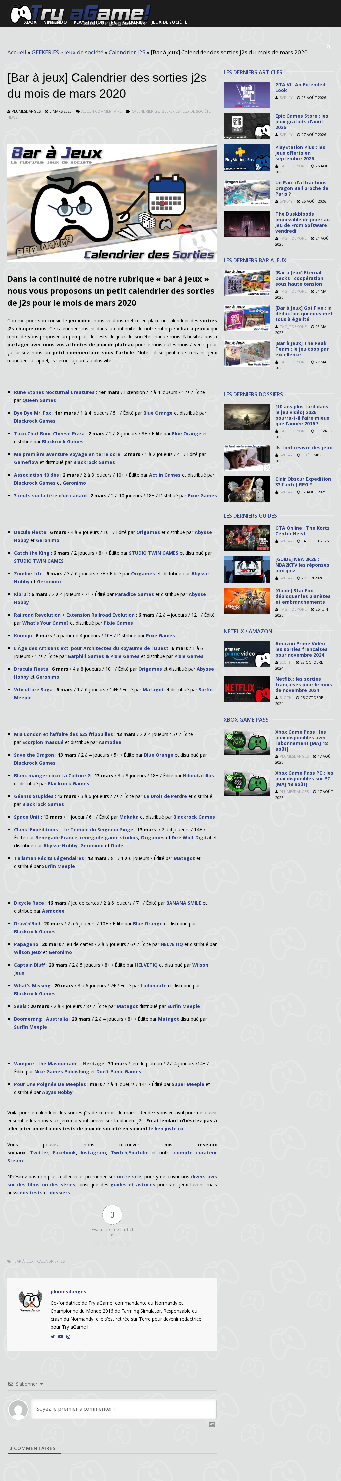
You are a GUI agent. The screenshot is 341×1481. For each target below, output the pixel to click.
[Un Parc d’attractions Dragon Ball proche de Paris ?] (247, 204)
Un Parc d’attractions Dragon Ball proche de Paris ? (301, 188)
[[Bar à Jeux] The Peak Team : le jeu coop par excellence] (247, 365)
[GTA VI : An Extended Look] (247, 106)
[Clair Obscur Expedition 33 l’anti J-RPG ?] (247, 500)
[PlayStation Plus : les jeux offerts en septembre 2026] (247, 169)
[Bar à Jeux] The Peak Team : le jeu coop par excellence (302, 349)
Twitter (39, 1152)
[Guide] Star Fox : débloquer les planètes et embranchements (303, 596)
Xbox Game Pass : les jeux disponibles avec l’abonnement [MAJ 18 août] (301, 740)
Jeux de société (83, 52)
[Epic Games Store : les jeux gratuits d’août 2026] (247, 137)
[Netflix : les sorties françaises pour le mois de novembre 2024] (247, 700)
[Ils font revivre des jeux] (247, 469)
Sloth (286, 662)
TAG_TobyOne (293, 165)
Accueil (16, 52)
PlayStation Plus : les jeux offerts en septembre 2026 (300, 153)
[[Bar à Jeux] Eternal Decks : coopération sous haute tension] (247, 294)
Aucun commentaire (101, 111)
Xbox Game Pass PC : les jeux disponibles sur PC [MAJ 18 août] (304, 778)
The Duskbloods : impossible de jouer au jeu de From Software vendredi (302, 222)
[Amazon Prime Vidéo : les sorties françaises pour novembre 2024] (247, 665)
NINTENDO (55, 22)
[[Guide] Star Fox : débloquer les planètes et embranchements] (247, 612)
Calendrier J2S (127, 52)
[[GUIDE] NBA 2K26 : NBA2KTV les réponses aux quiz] (247, 581)
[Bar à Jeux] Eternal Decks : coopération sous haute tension (299, 278)
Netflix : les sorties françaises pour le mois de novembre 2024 (303, 684)
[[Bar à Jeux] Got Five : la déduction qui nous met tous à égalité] (247, 329)
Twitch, (120, 1152)
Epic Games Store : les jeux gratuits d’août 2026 (301, 121)
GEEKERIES (134, 22)
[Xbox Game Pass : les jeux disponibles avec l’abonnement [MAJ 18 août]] (247, 753)
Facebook (64, 1152)
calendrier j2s (51, 1261)
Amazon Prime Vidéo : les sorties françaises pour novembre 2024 (301, 649)
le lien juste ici (165, 1128)
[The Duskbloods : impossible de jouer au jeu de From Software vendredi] (247, 235)
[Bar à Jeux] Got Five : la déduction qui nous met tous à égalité (304, 313)
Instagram (93, 1152)
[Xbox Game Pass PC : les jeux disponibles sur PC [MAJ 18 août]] (247, 794)
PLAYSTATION (89, 22)
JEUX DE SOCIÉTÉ (169, 22)
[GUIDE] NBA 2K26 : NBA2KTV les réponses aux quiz (302, 565)
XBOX (30, 22)
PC (113, 22)
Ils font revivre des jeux (303, 447)
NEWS (12, 117)
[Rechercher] (328, 47)
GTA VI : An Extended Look (300, 87)
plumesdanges (26, 111)
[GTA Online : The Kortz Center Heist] (247, 549)
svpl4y (286, 97)
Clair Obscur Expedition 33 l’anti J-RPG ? (303, 482)
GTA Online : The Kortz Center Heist (302, 531)
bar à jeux (23, 1261)
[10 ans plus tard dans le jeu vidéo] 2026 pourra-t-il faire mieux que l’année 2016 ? (302, 415)
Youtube (140, 1152)
